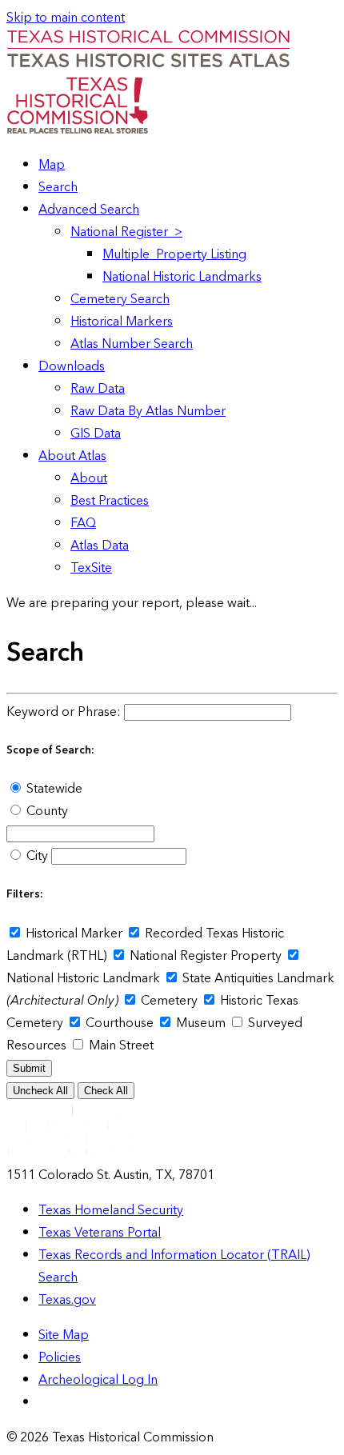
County (45, 811)
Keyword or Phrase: (63, 712)
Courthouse (119, 1023)
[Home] (148, 65)
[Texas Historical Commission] (77, 129)
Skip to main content (65, 17)
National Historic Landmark (84, 978)
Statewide (52, 788)
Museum (201, 1023)
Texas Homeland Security (110, 1210)
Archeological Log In (98, 1380)
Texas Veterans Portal (99, 1232)
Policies (59, 1357)
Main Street (120, 1045)
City (37, 856)
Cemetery (169, 1000)
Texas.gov (67, 1300)
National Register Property (205, 956)
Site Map (63, 1335)
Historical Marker (74, 933)
